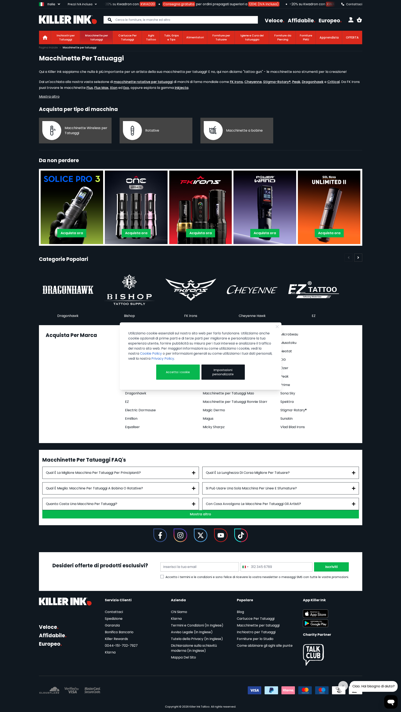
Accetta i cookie (178, 372)
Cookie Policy (151, 353)
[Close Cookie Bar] (277, 326)
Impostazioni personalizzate (223, 372)
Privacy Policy (162, 358)
